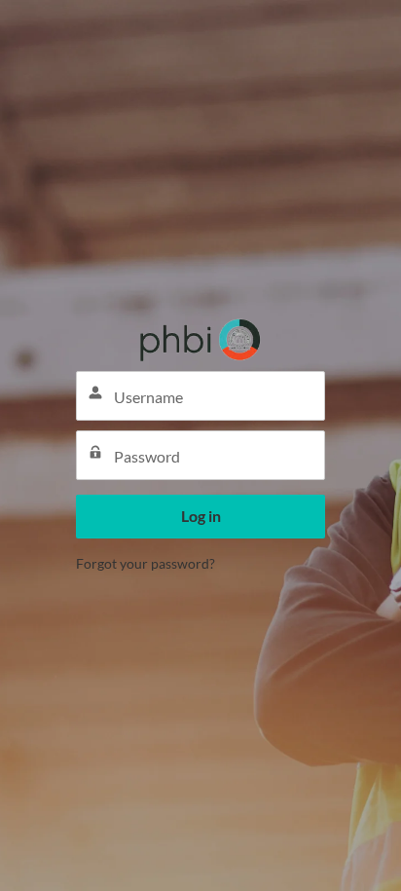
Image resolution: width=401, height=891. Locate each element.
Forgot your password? (145, 563)
